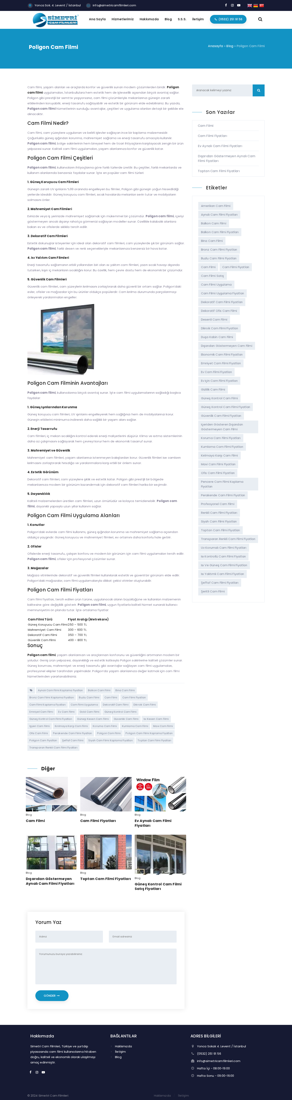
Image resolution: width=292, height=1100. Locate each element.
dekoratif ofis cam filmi (219, 311)
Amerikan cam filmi (216, 206)
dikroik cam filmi (144, 705)
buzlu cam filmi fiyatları (219, 258)
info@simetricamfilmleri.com (114, 5)
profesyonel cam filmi (217, 504)
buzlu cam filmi (89, 697)
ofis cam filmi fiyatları (218, 473)
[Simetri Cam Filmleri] (56, 26)
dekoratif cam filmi (116, 705)
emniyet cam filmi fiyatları (221, 363)
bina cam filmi (125, 690)
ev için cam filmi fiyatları (219, 381)
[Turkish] (261, 5)
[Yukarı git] (283, 1091)
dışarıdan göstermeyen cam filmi (226, 346)
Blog (29, 815)
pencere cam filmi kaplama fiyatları (222, 484)
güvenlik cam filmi (126, 719)
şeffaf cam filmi (72, 740)
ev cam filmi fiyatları (216, 372)
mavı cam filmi (163, 726)
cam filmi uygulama (84, 705)
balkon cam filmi (99, 690)
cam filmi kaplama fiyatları (47, 705)
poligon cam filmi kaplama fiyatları (149, 733)
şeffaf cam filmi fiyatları (219, 583)
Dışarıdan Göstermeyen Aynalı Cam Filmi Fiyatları (50, 881)
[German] (255, 5)
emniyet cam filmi (41, 712)
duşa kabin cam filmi (217, 337)
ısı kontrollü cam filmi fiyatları (223, 556)
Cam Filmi (35, 820)
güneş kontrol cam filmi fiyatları (50, 719)
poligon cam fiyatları (43, 740)
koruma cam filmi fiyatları (221, 438)
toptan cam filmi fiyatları (154, 740)
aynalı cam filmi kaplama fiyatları (60, 690)
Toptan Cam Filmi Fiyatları (105, 878)
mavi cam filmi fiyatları (218, 464)
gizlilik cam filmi (213, 389)
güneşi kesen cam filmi (93, 719)
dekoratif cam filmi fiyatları (222, 302)
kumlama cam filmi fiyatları (222, 447)
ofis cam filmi (38, 733)
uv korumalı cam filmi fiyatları (223, 548)
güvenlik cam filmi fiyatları (221, 416)
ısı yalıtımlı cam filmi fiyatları (222, 574)
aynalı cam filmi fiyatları (219, 214)
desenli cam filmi (214, 319)
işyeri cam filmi (39, 726)
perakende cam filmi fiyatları (72, 733)
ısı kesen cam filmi (156, 719)
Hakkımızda (123, 1046)
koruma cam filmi (105, 726)
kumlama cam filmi (135, 726)
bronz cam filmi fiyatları (219, 249)
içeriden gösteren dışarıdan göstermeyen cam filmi (222, 426)
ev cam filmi (66, 712)
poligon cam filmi (109, 733)
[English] (249, 5)
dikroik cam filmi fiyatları (219, 328)
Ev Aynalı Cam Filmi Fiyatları (153, 823)
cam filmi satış (212, 276)
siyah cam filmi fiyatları (219, 521)
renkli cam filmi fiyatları (219, 513)
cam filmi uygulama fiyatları (222, 293)
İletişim (120, 1052)
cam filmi (110, 697)
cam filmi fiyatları (134, 697)
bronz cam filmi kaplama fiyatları (51, 697)
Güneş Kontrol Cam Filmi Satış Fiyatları (158, 886)
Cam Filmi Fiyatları (98, 820)
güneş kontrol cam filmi (120, 712)
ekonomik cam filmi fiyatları (222, 354)
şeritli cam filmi (213, 591)
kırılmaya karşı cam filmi (71, 726)
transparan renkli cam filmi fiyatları (53, 747)
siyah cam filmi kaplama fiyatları (110, 740)
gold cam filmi (90, 712)
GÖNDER (50, 996)
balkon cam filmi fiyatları (220, 232)
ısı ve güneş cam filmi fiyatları (224, 565)
